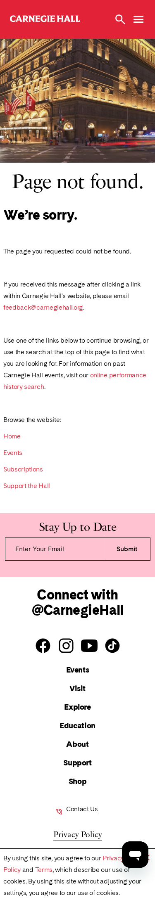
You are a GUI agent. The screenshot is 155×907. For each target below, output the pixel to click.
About (77, 744)
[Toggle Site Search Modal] (120, 19)
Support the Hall (26, 486)
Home (12, 436)
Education (77, 725)
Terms (43, 870)
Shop (77, 781)
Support (77, 762)
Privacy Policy (77, 834)
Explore (77, 707)
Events (12, 453)
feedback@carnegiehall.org (43, 307)
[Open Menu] (138, 19)
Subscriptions (23, 469)
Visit (77, 688)
